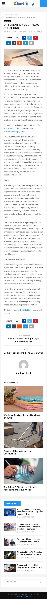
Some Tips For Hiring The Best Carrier (23, 353)
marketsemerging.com (24, 596)
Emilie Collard (11, 32)
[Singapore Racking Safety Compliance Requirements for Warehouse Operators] (10, 527)
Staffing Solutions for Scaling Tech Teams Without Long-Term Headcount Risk (30, 512)
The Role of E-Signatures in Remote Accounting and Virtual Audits (20, 488)
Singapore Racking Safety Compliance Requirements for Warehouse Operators (29, 526)
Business (7, 21)
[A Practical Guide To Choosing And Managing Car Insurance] (10, 555)
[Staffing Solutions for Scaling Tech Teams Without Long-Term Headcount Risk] (10, 512)
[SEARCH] (40, 581)
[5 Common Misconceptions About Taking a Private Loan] (10, 542)
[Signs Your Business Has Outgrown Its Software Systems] (10, 568)
